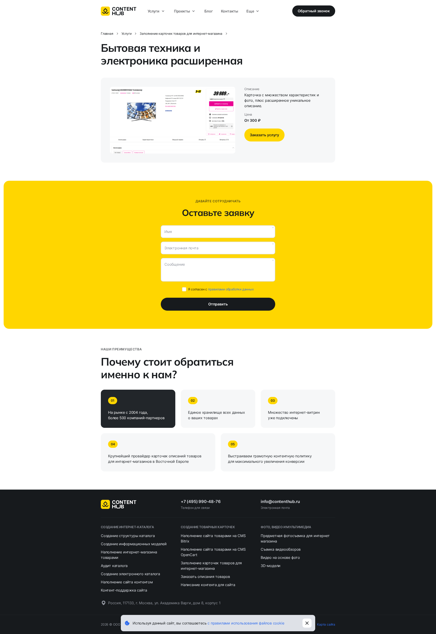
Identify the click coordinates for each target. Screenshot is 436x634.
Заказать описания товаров (205, 576)
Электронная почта (181, 248)
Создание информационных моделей (134, 544)
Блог (208, 11)
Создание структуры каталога (128, 535)
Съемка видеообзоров (281, 549)
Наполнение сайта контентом (127, 582)
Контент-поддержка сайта (124, 590)
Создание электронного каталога (130, 574)
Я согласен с (221, 289)
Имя (168, 231)
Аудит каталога (114, 565)
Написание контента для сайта (208, 584)
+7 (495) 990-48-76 (200, 501)
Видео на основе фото (280, 557)
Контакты (229, 11)
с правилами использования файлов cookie (246, 623)
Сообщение (174, 264)
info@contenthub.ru (280, 501)
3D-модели (270, 565)
